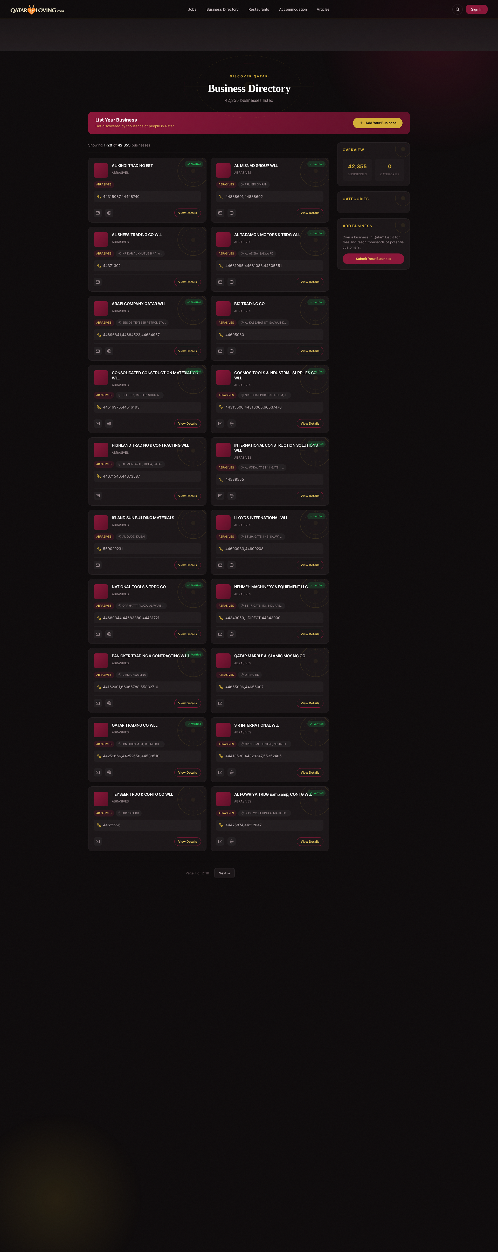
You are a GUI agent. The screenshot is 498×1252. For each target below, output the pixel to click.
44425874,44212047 (243, 825)
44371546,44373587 (121, 476)
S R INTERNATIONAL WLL (256, 725)
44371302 (112, 265)
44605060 (234, 334)
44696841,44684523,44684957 (131, 334)
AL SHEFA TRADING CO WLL (137, 234)
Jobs (192, 9)
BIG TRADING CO (249, 303)
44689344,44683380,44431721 (131, 617)
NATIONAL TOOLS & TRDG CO (139, 586)
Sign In (476, 9)
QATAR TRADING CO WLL (134, 725)
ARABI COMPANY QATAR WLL (139, 303)
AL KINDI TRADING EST (132, 165)
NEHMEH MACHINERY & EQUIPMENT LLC (271, 586)
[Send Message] (98, 213)
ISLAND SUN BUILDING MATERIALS (143, 517)
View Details (187, 213)
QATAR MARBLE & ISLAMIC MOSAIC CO (269, 655)
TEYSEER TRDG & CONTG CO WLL (142, 794)
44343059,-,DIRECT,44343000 (252, 617)
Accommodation (293, 9)
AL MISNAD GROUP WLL (256, 165)
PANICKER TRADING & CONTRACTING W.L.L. (151, 655)
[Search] (457, 9)
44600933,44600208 (244, 548)
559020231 (113, 548)
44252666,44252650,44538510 (131, 756)
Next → (224, 873)
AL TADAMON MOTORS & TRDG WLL (267, 234)
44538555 (234, 479)
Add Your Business (380, 123)
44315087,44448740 (121, 196)
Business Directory (222, 9)
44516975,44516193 (121, 407)
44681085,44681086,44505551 (253, 265)
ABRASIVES (104, 184)
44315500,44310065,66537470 (253, 407)
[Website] (109, 213)
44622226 (112, 825)
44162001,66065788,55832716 (130, 687)
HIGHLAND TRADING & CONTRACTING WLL (150, 445)
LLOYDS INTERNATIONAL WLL (261, 517)
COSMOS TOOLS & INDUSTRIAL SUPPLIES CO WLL (275, 375)
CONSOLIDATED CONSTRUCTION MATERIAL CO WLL (155, 375)
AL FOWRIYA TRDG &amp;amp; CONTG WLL (273, 794)
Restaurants (258, 9)
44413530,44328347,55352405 (253, 756)
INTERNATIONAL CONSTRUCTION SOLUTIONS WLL (276, 448)
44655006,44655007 (244, 687)
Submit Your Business (373, 259)
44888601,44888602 (244, 196)
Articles (323, 9)
